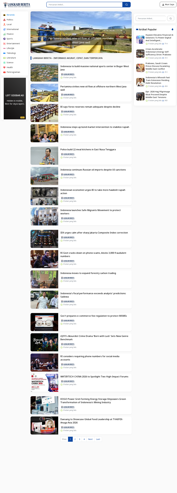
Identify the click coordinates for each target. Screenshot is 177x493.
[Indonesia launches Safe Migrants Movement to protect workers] (44, 216)
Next (90, 439)
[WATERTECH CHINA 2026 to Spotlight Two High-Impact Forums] (44, 383)
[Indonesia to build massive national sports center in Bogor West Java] (44, 72)
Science (9, 62)
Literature (11, 57)
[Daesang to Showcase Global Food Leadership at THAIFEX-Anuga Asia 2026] (44, 425)
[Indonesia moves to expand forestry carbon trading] (44, 279)
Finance (10, 34)
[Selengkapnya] (67, 74)
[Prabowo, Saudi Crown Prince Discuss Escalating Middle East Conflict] (140, 68)
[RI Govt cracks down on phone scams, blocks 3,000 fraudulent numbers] (44, 259)
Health (9, 67)
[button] (38, 32)
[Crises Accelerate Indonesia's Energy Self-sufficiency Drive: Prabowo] (140, 53)
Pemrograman (13, 72)
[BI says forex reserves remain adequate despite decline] (44, 113)
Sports (9, 38)
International (12, 29)
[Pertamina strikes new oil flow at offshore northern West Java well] (44, 93)
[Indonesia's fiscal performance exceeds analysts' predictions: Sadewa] (44, 300)
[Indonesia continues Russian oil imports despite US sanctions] (44, 176)
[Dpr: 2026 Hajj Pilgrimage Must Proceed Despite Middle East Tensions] (140, 96)
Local (8, 24)
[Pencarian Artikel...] (126, 4)
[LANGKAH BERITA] (14, 4)
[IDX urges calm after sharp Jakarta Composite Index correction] (44, 239)
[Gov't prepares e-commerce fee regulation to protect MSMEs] (44, 322)
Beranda (10, 14)
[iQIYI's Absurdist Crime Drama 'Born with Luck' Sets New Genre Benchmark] (44, 342)
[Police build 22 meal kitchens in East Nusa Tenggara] (44, 156)
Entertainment (13, 43)
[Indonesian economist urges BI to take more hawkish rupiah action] (44, 196)
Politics (9, 19)
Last (98, 439)
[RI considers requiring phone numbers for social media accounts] (44, 363)
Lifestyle (10, 48)
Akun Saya (169, 4)
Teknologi (11, 53)
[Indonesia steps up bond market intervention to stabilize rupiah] (44, 133)
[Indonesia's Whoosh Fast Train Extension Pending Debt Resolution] (140, 82)
